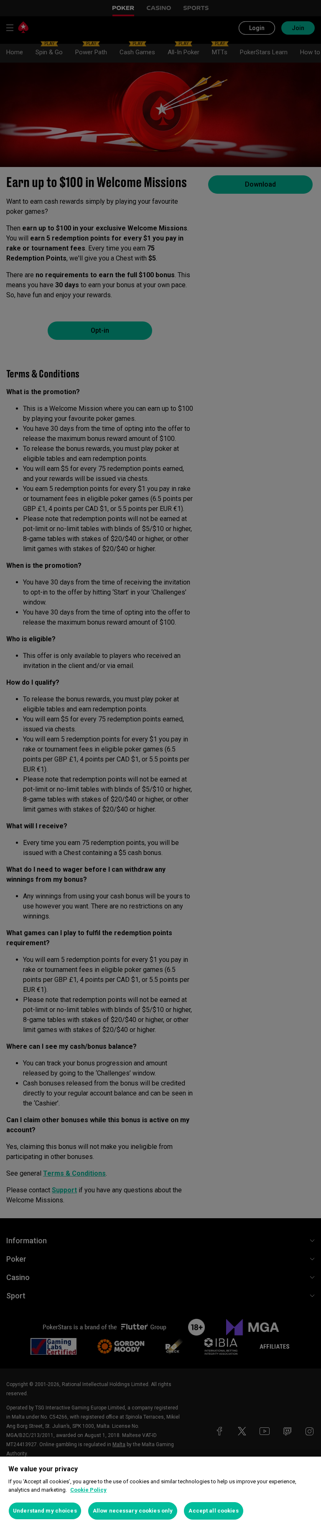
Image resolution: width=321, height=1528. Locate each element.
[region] (160, 1492)
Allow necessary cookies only (133, 1511)
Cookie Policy (88, 1490)
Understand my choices (45, 1511)
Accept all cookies (213, 1511)
